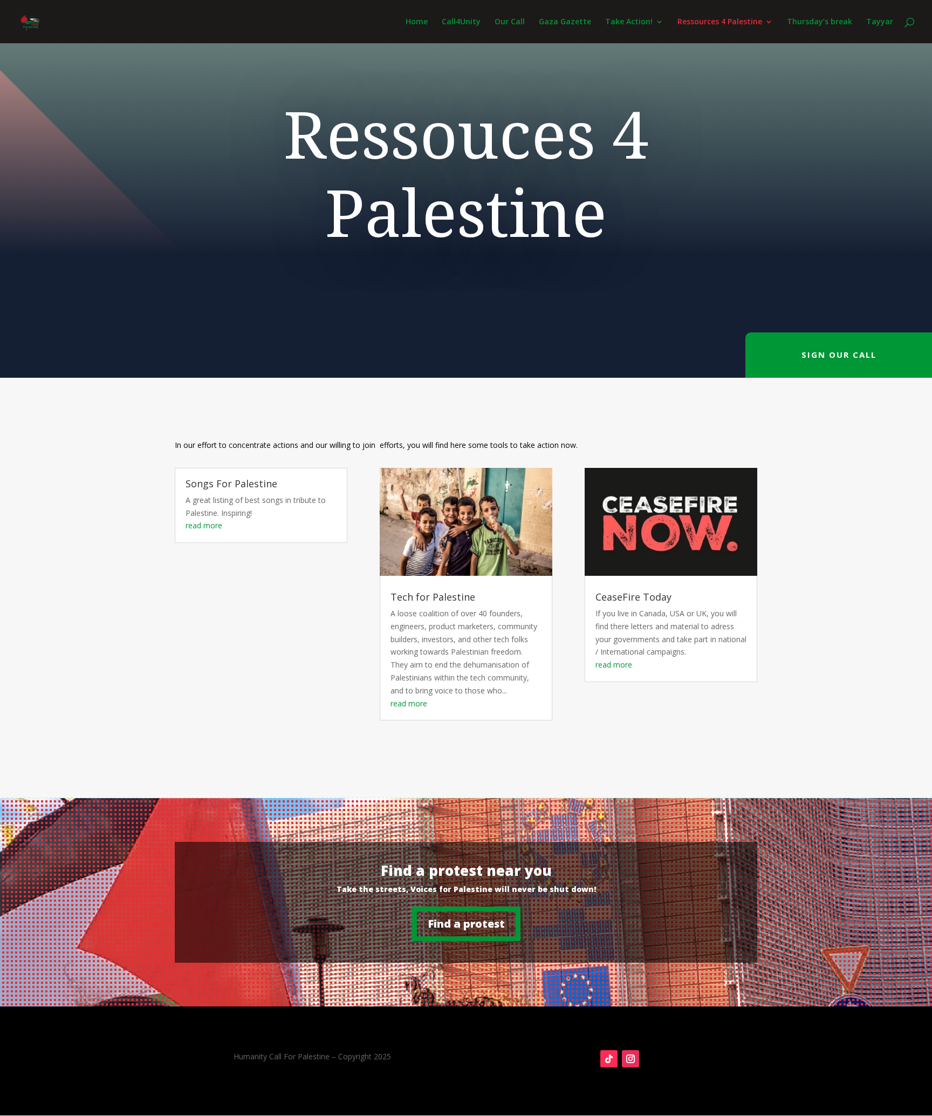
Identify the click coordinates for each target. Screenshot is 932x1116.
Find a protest (466, 923)
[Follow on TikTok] (609, 1058)
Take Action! (629, 22)
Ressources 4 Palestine (719, 22)
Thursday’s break (819, 22)
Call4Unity (461, 22)
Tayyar (879, 22)
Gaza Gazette (565, 22)
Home (417, 22)
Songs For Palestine (231, 483)
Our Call (510, 22)
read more (204, 525)
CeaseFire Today (633, 596)
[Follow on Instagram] (630, 1058)
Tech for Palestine (432, 596)
